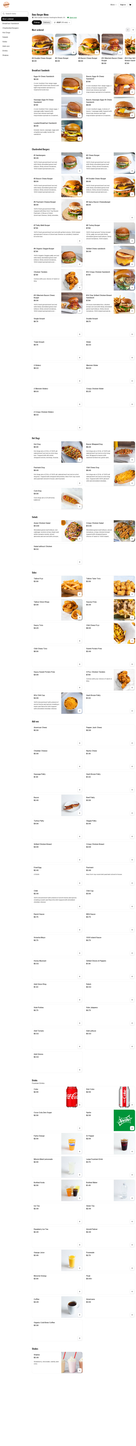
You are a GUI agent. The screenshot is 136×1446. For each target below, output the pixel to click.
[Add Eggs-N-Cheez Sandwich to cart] (80, 92)
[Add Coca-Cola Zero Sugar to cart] (80, 1128)
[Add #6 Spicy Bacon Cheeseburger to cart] (132, 218)
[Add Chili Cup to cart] (132, 906)
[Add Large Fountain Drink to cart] (132, 1175)
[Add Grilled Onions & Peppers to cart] (132, 976)
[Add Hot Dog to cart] (80, 460)
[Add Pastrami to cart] (132, 883)
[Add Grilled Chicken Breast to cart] (80, 860)
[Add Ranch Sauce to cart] (80, 930)
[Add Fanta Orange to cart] (80, 1151)
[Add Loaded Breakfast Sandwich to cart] (80, 139)
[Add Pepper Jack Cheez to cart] (132, 743)
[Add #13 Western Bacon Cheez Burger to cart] (120, 52)
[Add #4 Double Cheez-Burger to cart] (50, 52)
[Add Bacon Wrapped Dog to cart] (132, 460)
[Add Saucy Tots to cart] (80, 641)
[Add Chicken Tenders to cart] (80, 288)
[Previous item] (128, 30)
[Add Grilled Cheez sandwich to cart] (132, 264)
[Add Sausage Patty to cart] (80, 790)
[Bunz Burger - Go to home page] (6, 5)
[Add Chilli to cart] (80, 906)
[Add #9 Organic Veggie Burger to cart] (80, 264)
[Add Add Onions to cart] (80, 1070)
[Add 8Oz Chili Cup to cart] (80, 711)
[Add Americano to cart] (132, 1315)
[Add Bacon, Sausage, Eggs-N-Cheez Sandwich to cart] (132, 115)
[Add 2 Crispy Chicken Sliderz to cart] (80, 428)
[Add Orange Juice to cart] (80, 1268)
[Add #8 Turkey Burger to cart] (132, 241)
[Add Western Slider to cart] (132, 381)
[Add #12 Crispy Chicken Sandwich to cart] (132, 288)
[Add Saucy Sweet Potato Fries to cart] (80, 688)
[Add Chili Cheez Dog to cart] (132, 483)
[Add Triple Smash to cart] (80, 358)
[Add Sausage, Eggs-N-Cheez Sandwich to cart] (80, 115)
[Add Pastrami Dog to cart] (80, 483)
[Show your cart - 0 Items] (130, 5)
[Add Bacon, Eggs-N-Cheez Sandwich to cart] (132, 92)
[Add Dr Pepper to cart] (132, 1151)
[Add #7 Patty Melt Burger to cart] (80, 241)
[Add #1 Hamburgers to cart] (80, 171)
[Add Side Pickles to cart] (80, 1023)
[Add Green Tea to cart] (132, 1221)
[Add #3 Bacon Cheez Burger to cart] (97, 52)
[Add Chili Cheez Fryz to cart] (132, 641)
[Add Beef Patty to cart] (132, 813)
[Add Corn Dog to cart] (80, 506)
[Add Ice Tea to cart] (80, 1221)
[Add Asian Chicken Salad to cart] (80, 539)
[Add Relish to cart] (132, 1000)
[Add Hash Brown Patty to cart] (132, 711)
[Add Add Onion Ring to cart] (80, 1000)
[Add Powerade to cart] (132, 1268)
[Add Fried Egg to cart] (80, 883)
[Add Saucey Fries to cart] (132, 618)
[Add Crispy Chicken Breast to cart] (132, 860)
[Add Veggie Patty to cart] (132, 836)
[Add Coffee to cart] (80, 1315)
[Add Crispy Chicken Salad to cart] (132, 539)
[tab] (37, 22)
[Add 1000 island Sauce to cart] (132, 953)
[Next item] (133, 30)
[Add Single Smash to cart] (80, 334)
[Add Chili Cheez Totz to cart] (80, 664)
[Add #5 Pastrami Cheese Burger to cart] (80, 218)
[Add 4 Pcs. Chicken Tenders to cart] (132, 688)
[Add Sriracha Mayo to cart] (80, 953)
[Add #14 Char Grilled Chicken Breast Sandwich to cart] (132, 311)
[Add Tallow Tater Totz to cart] (132, 594)
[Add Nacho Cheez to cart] (132, 766)
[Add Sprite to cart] (132, 1128)
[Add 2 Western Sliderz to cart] (80, 404)
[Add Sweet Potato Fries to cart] (132, 664)
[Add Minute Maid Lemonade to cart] (80, 1175)
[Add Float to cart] (132, 1291)
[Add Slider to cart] (132, 358)
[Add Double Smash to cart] (132, 334)
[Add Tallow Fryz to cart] (80, 594)
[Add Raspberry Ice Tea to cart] (80, 1245)
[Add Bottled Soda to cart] (80, 1198)
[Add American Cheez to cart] (80, 743)
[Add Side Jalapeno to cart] (132, 1023)
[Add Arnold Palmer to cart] (132, 1245)
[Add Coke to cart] (80, 1105)
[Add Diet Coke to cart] (132, 1105)
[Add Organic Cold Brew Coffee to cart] (80, 1338)
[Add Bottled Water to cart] (132, 1198)
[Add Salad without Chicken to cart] (80, 562)
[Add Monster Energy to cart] (80, 1291)
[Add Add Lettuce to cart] (132, 1046)
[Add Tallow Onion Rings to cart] (80, 618)
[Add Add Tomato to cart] (80, 1046)
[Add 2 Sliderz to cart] (80, 381)
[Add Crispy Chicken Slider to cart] (132, 404)
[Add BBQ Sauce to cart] (132, 930)
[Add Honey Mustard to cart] (80, 976)
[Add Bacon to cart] (80, 813)
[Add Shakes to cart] (80, 1370)
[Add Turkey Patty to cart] (80, 836)
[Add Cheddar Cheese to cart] (80, 766)
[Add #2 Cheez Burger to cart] (74, 52)
